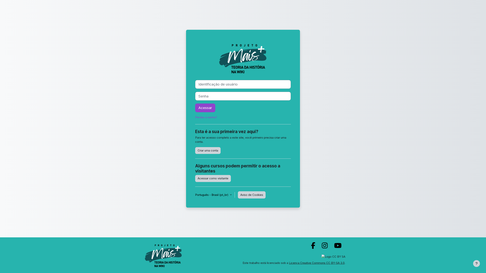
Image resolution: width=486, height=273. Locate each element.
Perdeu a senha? (206, 117)
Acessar (205, 108)
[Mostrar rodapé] (476, 263)
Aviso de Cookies (251, 195)
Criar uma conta (208, 150)
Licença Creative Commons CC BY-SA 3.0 (317, 263)
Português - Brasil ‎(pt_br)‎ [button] (212, 195)
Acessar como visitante (213, 178)
